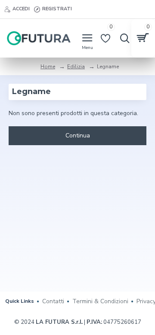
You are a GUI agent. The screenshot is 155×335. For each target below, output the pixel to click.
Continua (77, 135)
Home (47, 66)
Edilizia (76, 66)
